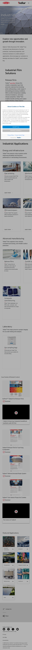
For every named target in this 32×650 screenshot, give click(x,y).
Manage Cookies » (16, 130)
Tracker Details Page (19, 135)
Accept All (16, 127)
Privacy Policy (11, 135)
